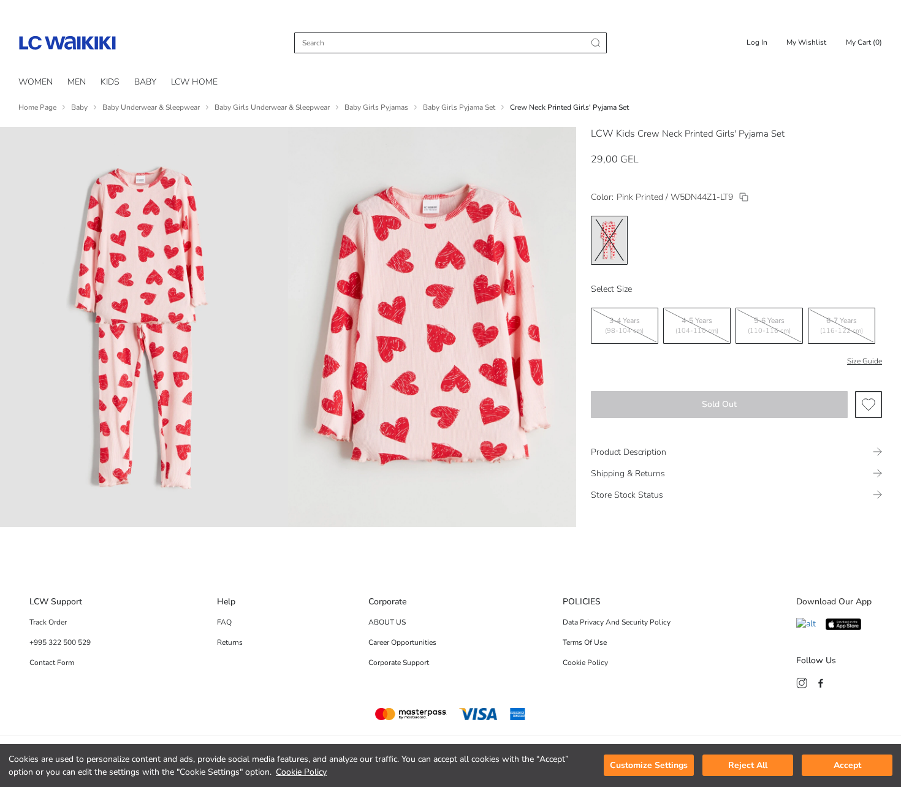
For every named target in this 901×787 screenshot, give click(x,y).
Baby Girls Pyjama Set (459, 107)
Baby (79, 107)
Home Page (37, 107)
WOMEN (35, 82)
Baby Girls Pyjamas (376, 107)
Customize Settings (649, 766)
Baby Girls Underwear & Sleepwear (272, 107)
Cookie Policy (301, 772)
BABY (145, 82)
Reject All (747, 766)
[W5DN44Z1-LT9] (744, 197)
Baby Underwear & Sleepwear (151, 107)
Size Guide (864, 361)
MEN (76, 82)
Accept (847, 766)
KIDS (110, 82)
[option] (609, 240)
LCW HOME (194, 82)
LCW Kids (613, 133)
